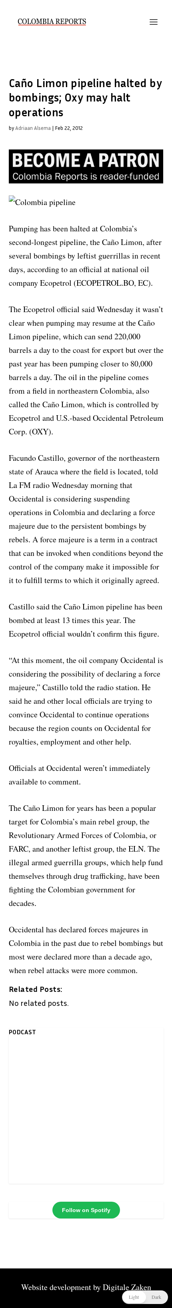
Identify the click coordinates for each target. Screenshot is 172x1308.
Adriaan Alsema (33, 128)
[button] (145, 1297)
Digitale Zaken (127, 1287)
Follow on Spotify (86, 1210)
